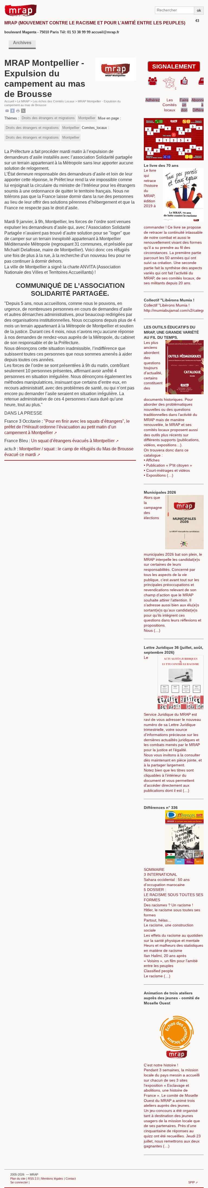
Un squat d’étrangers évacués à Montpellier (73, 440)
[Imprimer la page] (18, 110)
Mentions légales (52, 1178)
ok (199, 10)
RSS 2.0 (33, 1178)
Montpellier (86, 118)
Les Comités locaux (169, 105)
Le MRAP (23, 101)
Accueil (9, 101)
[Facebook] (12, 110)
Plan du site (17, 1178)
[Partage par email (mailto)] (7, 110)
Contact (71, 1178)
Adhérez (152, 100)
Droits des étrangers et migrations (48, 118)
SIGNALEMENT (174, 66)
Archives (22, 42)
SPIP (191, 1182)
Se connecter (19, 1182)
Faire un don (184, 105)
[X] (23, 110)
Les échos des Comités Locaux (53, 101)
